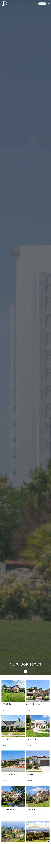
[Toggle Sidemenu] (48, 4)
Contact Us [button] (42, 3)
